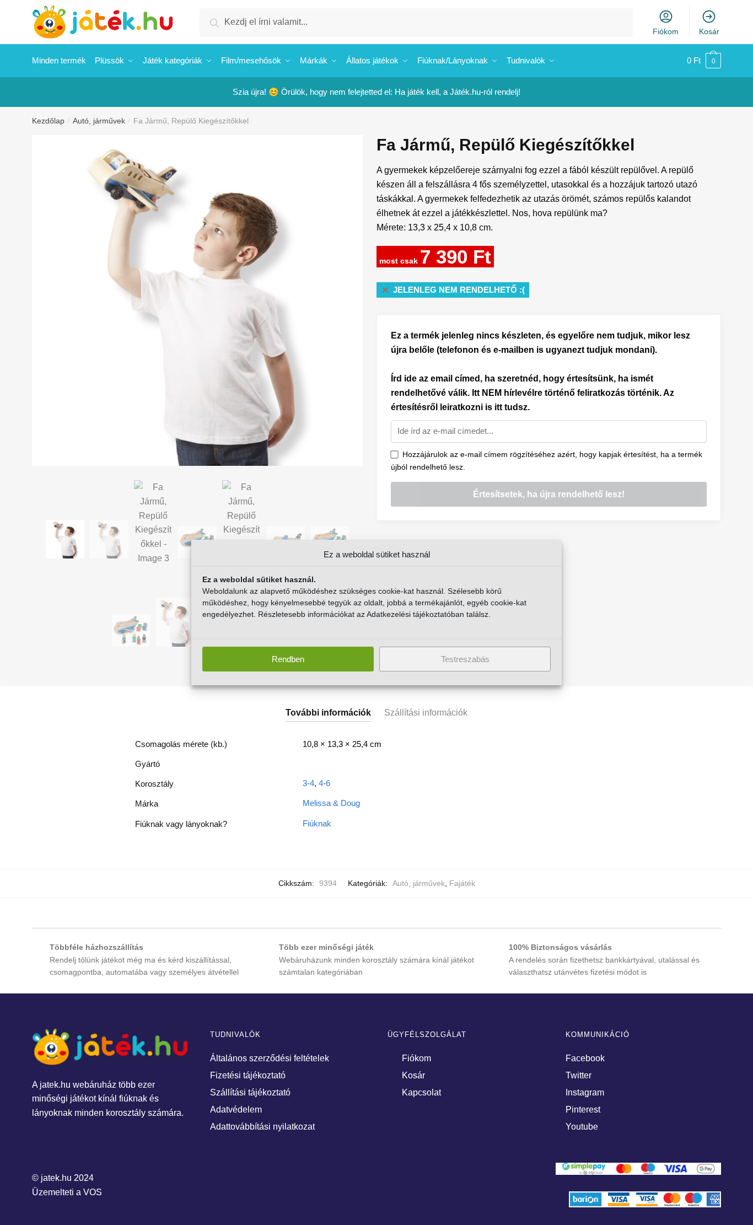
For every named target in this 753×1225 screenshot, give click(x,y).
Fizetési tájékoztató (248, 1075)
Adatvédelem (236, 1109)
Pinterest (583, 1109)
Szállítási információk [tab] (425, 712)
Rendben (288, 659)
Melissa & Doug (331, 803)
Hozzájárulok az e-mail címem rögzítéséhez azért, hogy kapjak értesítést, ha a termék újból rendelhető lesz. (546, 460)
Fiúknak (317, 823)
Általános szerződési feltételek (269, 1058)
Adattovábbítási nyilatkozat (262, 1126)
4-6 (324, 783)
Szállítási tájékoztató (250, 1092)
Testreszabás (465, 659)
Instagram (585, 1092)
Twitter (578, 1075)
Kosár (709, 31)
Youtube (582, 1126)
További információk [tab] (328, 712)
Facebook (585, 1058)
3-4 (308, 783)
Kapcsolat (421, 1092)
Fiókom (666, 31)
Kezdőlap (48, 120)
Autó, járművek (99, 120)
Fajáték (462, 883)
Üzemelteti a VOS (67, 1192)
